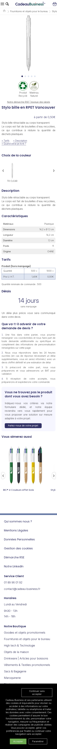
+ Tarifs (5, 140)
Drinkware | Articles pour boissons (26, 658)
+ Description (20, 140)
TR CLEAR (12, 181)
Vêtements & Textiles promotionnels (27, 665)
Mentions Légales (16, 530)
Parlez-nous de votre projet (23, 425)
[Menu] (2, 4)
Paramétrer (38, 741)
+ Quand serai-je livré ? (14, 143)
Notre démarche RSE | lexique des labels (28, 102)
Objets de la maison (16, 652)
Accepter (18, 741)
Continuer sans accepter (37, 693)
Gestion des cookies (18, 548)
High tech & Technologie (19, 645)
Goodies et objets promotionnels (24, 632)
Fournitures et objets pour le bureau (29, 11)
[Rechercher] (7, 4)
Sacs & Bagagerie (15, 671)
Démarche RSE (14, 557)
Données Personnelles (19, 539)
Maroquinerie (12, 677)
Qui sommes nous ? (18, 521)
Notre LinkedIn (13, 566)
